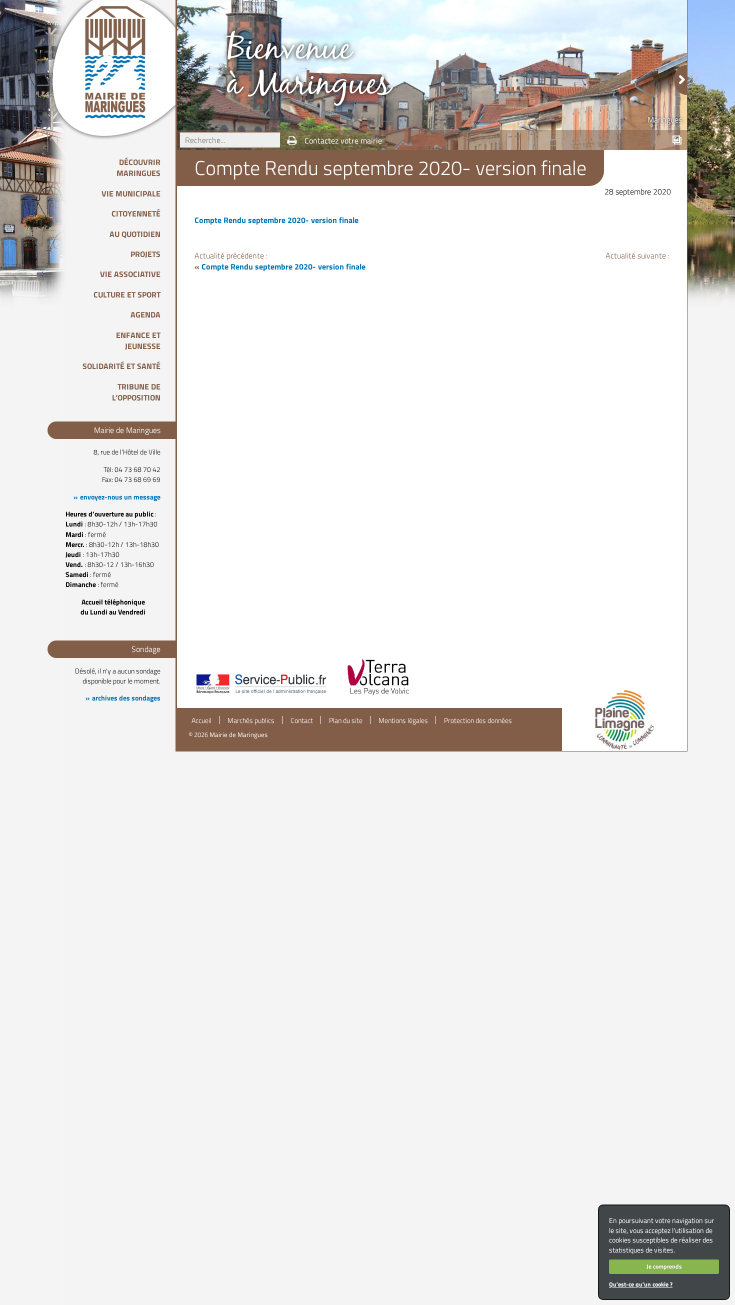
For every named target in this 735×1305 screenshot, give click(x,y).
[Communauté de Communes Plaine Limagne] (624, 719)
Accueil (202, 721)
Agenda (145, 314)
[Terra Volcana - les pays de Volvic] (378, 694)
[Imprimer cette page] (292, 140)
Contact (301, 721)
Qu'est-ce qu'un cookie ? (640, 1284)
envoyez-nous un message (120, 497)
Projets (145, 254)
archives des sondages (126, 698)
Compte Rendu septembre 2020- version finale (276, 220)
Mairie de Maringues (239, 735)
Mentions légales (403, 721)
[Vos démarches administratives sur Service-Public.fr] (260, 694)
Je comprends (664, 1266)
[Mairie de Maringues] (123, 62)
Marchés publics (251, 721)
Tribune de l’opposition (136, 392)
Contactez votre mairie (343, 140)
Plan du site (345, 721)
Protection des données (478, 721)
